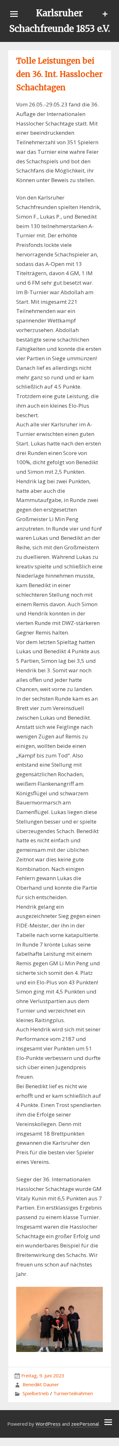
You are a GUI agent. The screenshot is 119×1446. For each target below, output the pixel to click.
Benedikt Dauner (41, 1384)
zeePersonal (85, 1424)
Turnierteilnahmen (73, 1393)
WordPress (48, 1424)
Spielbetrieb (36, 1393)
